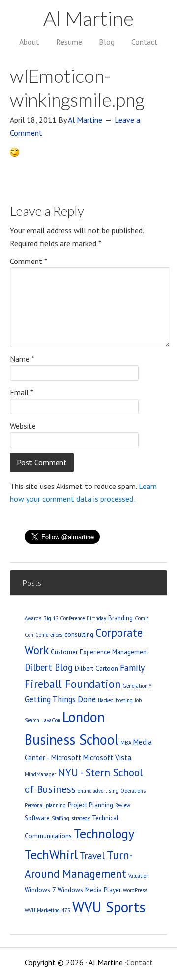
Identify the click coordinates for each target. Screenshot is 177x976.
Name (22, 359)
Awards (33, 618)
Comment (28, 261)
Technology (104, 834)
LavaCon (50, 720)
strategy (80, 818)
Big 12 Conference (64, 618)
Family (132, 667)
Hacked (106, 700)
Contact (139, 962)
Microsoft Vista (107, 757)
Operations (133, 791)
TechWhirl (51, 854)
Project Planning (90, 804)
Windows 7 (40, 889)
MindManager (40, 774)
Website (23, 426)
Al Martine (88, 18)
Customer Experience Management (99, 651)
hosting (124, 700)
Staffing (60, 818)
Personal (34, 805)
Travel (92, 855)
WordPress (135, 890)
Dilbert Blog (49, 667)
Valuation (138, 875)
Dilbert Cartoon (96, 668)
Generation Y (136, 685)
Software (37, 817)
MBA (125, 742)
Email (21, 392)
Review (122, 805)
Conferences (48, 634)
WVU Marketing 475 (47, 910)
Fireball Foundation (72, 683)
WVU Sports (109, 907)
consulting (78, 634)
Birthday (96, 618)
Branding (120, 617)
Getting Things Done (60, 699)
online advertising (98, 791)
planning (56, 805)
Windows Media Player (89, 889)
